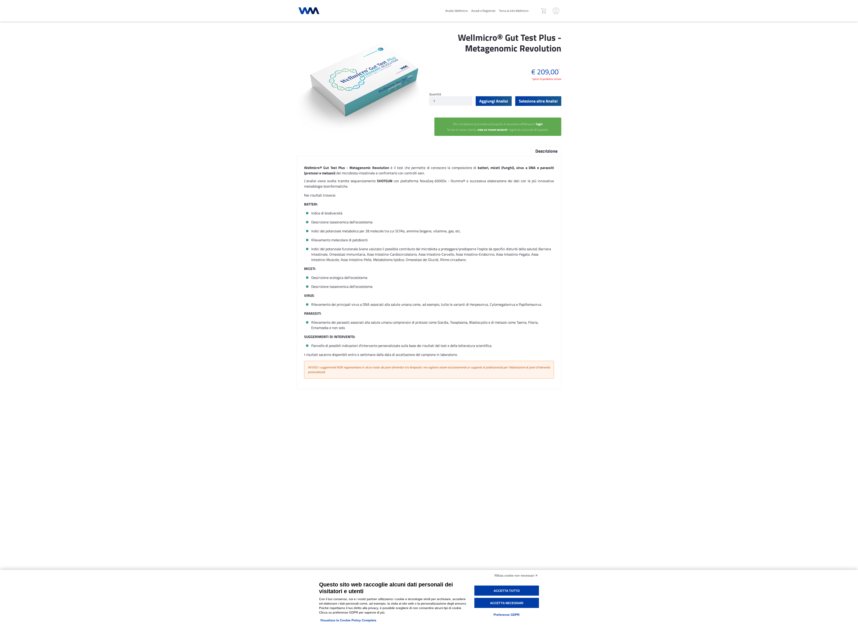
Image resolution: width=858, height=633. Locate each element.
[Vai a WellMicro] (327, 11)
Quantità (435, 94)
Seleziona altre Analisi (538, 101)
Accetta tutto (507, 590)
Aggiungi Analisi (493, 101)
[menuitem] (456, 11)
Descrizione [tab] (546, 151)
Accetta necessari (506, 603)
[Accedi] (556, 10)
